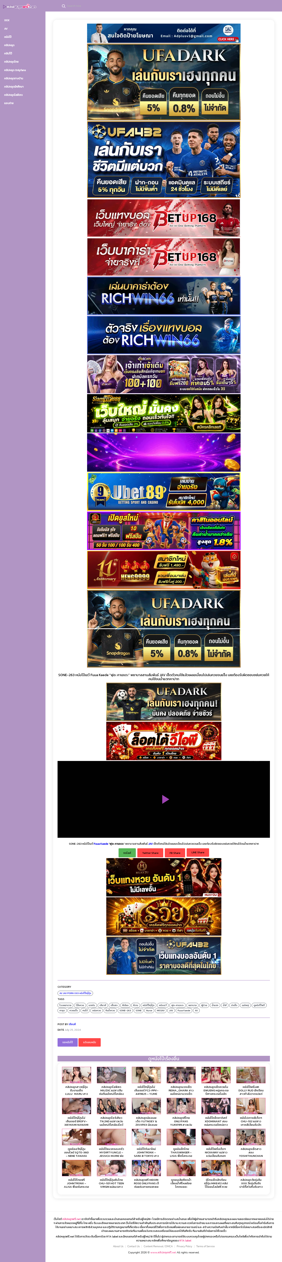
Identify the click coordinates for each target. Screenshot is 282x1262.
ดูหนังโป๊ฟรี (259, 1005)
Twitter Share (150, 853)
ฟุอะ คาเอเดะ (177, 1005)
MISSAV (161, 1010)
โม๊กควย (80, 1005)
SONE (139, 1010)
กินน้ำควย (110, 1010)
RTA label (185, 1241)
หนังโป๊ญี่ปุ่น (85, 993)
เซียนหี (72, 1024)
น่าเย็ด (234, 1005)
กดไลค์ (127, 853)
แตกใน (92, 1005)
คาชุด (62, 1010)
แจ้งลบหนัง (89, 1042)
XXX (76, 993)
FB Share (175, 853)
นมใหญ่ (245, 1005)
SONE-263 (125, 1010)
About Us (118, 1246)
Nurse (149, 1010)
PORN (70, 993)
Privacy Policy (184, 1246)
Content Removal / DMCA (158, 1246)
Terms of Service (205, 1246)
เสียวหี (103, 1005)
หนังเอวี (163, 1005)
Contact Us (133, 1246)
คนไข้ (85, 1010)
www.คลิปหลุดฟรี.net (163, 1252)
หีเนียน (125, 1005)
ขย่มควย (96, 1010)
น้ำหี (225, 1005)
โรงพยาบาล (65, 1005)
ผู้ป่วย (204, 1005)
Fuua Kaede (184, 1010)
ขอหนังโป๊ (67, 1042)
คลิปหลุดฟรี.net (71, 1219)
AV (60, 993)
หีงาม (135, 1005)
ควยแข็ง (73, 1010)
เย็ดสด (114, 1005)
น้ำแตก (215, 1005)
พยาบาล (192, 1005)
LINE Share (197, 852)
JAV (65, 993)
